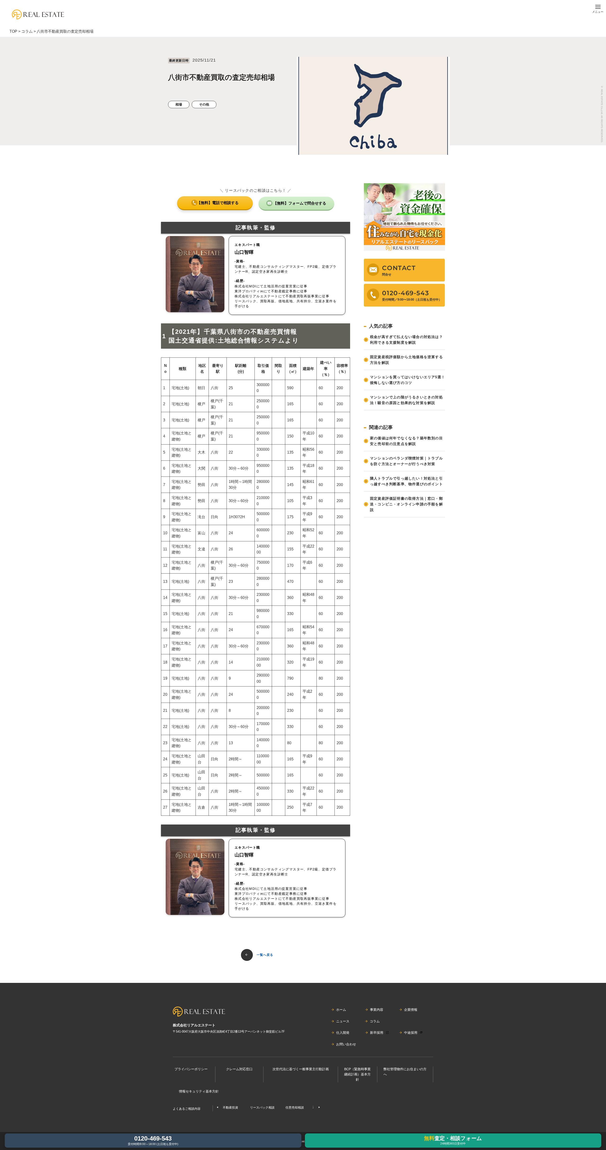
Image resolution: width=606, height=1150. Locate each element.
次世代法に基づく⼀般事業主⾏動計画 (300, 1069)
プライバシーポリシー (191, 1069)
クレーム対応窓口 (239, 1069)
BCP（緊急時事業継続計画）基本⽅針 (357, 1074)
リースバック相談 (262, 1107)
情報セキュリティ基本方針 (199, 1091)
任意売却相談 (294, 1107)
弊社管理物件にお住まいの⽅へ (405, 1071)
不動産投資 (230, 1107)
